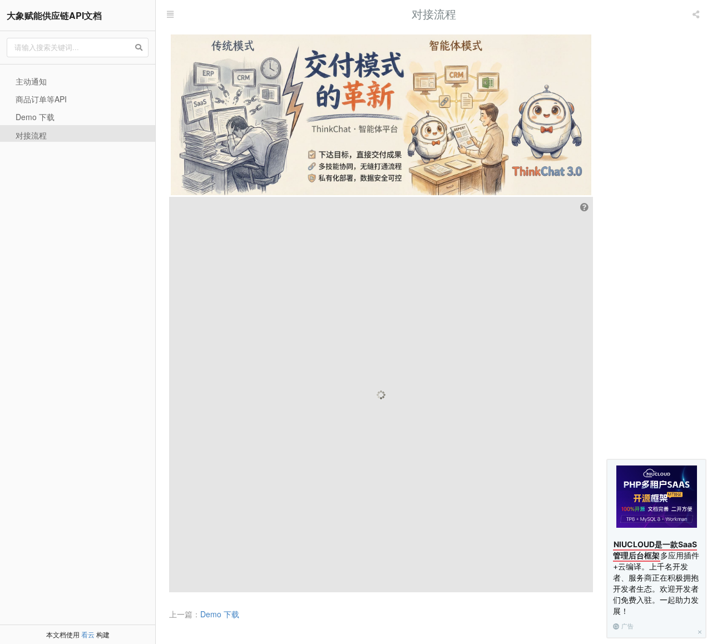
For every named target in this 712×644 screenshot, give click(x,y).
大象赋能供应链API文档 (54, 15)
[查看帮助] (585, 207)
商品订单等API (41, 99)
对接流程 (31, 135)
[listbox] (697, 14)
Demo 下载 (35, 116)
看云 (88, 634)
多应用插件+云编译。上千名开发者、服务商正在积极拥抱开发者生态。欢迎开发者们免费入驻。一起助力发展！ (656, 577)
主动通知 (31, 81)
